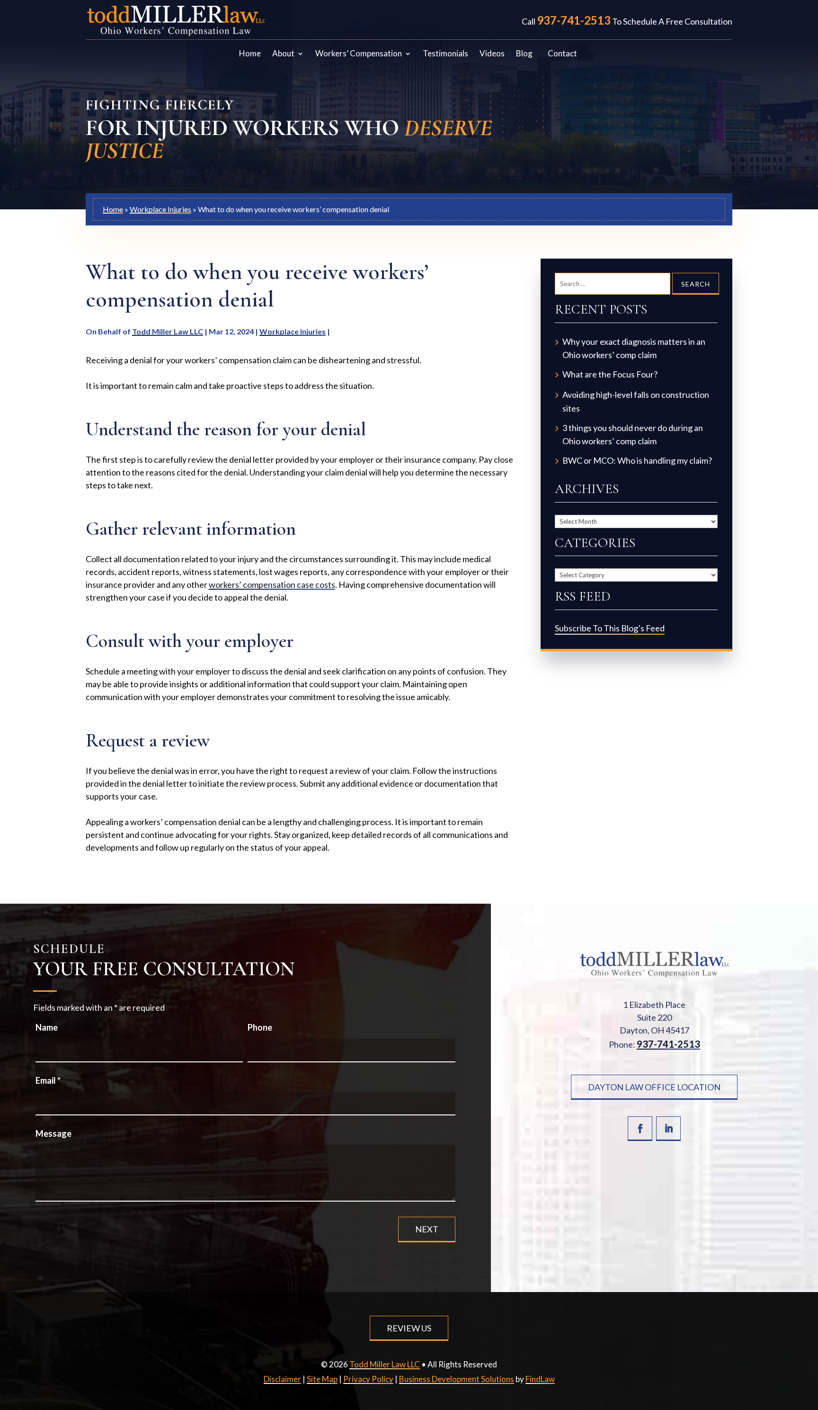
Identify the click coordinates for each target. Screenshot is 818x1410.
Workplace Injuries (292, 331)
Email (48, 1080)
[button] (807, 1399)
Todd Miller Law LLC (167, 331)
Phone (260, 1027)
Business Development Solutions (456, 1379)
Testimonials (445, 54)
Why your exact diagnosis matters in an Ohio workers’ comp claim (633, 348)
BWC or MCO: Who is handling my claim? (637, 460)
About (283, 54)
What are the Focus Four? (610, 374)
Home (250, 54)
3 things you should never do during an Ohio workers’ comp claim (632, 434)
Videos (492, 54)
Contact (562, 54)
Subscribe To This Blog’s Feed (610, 628)
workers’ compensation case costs (272, 584)
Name (47, 1027)
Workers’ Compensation (358, 54)
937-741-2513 (574, 20)
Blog (524, 54)
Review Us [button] (409, 1328)
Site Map (322, 1379)
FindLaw (540, 1379)
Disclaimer (282, 1379)
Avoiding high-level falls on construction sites (635, 401)
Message (53, 1133)
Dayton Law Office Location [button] (654, 1087)
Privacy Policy (368, 1379)
